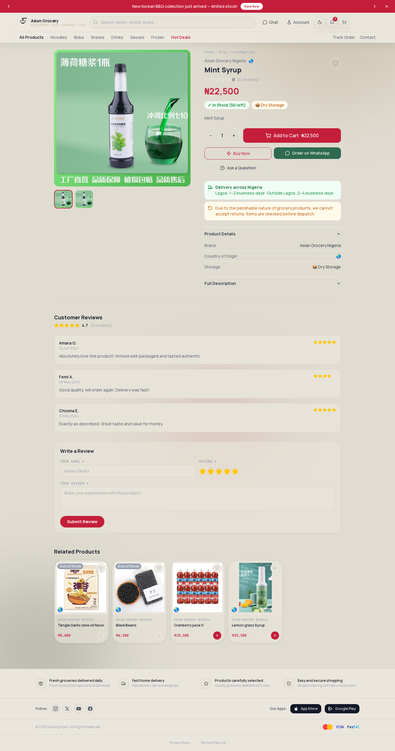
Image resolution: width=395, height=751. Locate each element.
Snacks (97, 37)
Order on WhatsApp (311, 153)
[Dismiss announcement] (386, 6)
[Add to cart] (217, 635)
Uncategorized (243, 52)
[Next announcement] (375, 6)
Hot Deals (181, 37)
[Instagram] (55, 708)
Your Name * (72, 461)
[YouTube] (78, 708)
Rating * (208, 461)
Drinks (117, 37)
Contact (368, 37)
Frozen (157, 37)
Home (209, 52)
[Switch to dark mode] (320, 22)
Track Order (344, 37)
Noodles (59, 37)
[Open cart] (344, 22)
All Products (31, 37)
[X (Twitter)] (67, 708)
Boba (79, 37)
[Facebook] (90, 708)
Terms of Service (213, 743)
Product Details (220, 234)
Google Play (345, 708)
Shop (223, 52)
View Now (251, 6)
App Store (309, 708)
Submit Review (82, 521)
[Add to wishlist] (101, 568)
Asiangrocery (58, 726)
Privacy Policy (180, 743)
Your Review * (74, 483)
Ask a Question (241, 168)
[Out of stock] (101, 635)
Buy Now (241, 153)
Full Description (220, 283)
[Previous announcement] (9, 6)
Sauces (137, 37)
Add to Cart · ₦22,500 (296, 135)
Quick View (84, 601)
